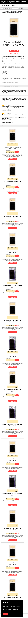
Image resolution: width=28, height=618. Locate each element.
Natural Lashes (9, 5)
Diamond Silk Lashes (12, 252)
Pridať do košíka (14, 50)
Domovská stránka (5, 11)
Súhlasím (5, 614)
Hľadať (21, 8)
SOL (15, 616)
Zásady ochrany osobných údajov (7, 616)
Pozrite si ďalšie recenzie (7, 122)
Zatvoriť (11, 614)
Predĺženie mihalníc (13, 11)
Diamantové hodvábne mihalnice (13, 12)
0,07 (20, 12)
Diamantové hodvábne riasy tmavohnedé (12, 286)
